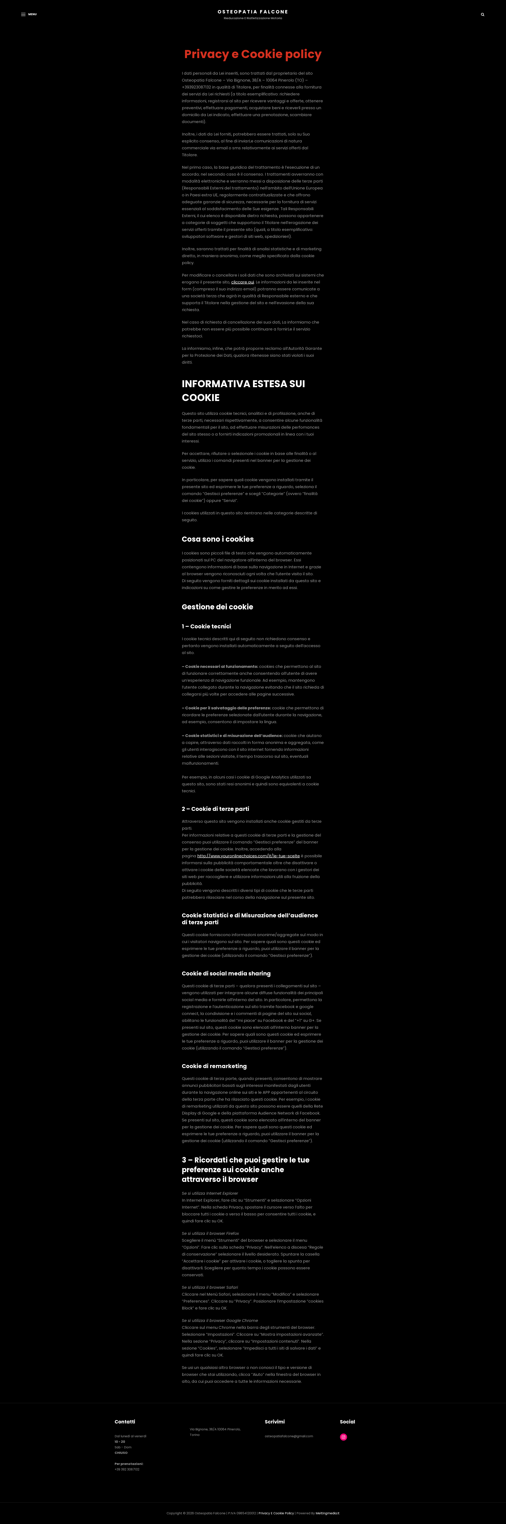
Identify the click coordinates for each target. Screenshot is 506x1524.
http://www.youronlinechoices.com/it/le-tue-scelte (248, 856)
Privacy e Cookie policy (276, 1513)
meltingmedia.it (328, 1513)
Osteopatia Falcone (253, 11)
